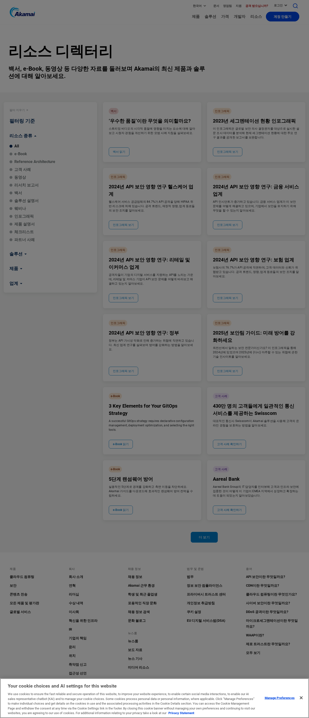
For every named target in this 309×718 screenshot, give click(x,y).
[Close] (301, 697)
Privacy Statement (181, 713)
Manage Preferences (280, 697)
